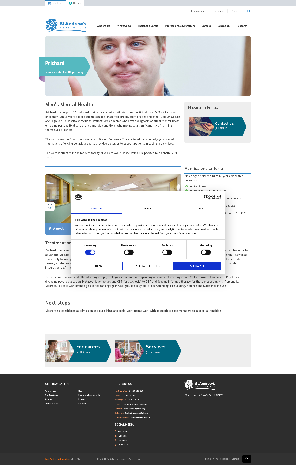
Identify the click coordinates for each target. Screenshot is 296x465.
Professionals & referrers (180, 25)
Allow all (197, 266)
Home (208, 459)
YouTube (123, 440)
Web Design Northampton (57, 459)
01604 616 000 (136, 391)
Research (242, 25)
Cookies (82, 403)
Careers (206, 25)
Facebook (122, 431)
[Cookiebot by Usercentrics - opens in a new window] (206, 197)
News (81, 391)
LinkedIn (123, 436)
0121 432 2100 (135, 400)
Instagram (123, 445)
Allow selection (148, 266)
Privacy (81, 399)
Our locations (51, 395)
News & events (199, 11)
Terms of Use (51, 403)
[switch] (129, 252)
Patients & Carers (148, 25)
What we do (124, 25)
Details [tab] (148, 208)
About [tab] (199, 208)
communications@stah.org (134, 404)
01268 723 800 (129, 395)
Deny (98, 266)
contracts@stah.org (140, 418)
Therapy (77, 3)
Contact (236, 11)
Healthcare (57, 3)
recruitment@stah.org (134, 409)
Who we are (103, 25)
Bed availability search (89, 395)
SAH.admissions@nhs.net (137, 413)
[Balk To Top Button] (246, 459)
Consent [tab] (96, 208)
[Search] (249, 11)
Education (224, 25)
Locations (219, 11)
